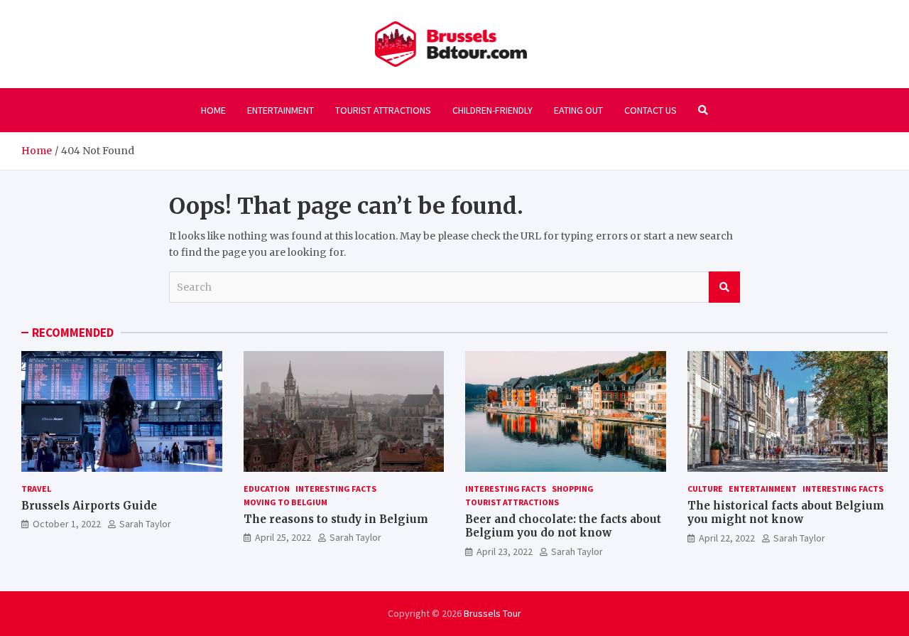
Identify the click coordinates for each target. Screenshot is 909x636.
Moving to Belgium (285, 502)
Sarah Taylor (145, 523)
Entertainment (280, 110)
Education (267, 488)
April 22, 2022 (727, 538)
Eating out (578, 110)
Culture (705, 488)
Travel (36, 488)
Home (213, 110)
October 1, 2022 (67, 523)
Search (724, 287)
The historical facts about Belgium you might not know (785, 513)
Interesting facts (335, 488)
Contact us (650, 110)
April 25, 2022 (283, 537)
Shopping (573, 488)
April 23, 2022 (505, 551)
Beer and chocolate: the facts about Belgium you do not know (563, 526)
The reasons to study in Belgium (336, 519)
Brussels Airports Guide (89, 505)
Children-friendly (492, 110)
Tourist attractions (383, 110)
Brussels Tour (492, 613)
